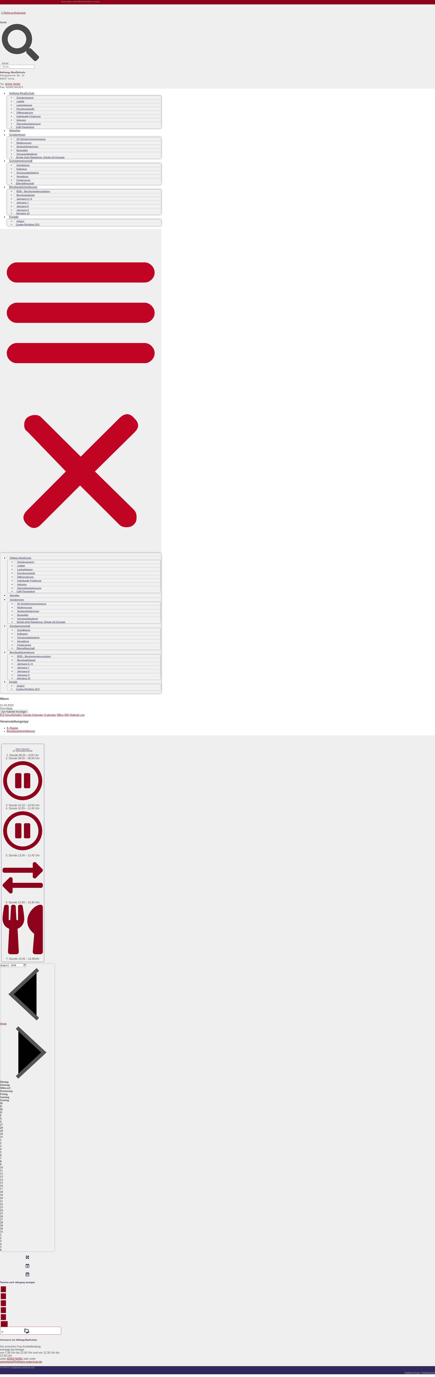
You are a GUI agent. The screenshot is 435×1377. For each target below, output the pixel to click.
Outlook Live (77, 715)
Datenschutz (412, 1372)
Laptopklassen (24, 105)
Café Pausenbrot (25, 127)
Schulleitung (23, 165)
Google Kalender (33, 715)
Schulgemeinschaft (20, 160)
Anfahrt (20, 221)
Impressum (428, 1372)
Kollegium (21, 169)
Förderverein (23, 180)
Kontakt (13, 216)
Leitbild (20, 101)
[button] (80, 391)
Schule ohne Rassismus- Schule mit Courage (40, 157)
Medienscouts (23, 142)
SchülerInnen (17, 134)
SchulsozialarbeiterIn (27, 172)
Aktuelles (14, 130)
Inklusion (21, 120)
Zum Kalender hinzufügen (14, 711)
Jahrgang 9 (22, 210)
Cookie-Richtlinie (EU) (28, 224)
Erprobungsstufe (25, 108)
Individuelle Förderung (28, 116)
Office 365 (63, 715)
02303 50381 (13, 84)
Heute (3, 1023)
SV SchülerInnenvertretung (31, 139)
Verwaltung (22, 176)
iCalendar (50, 715)
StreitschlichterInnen (27, 146)
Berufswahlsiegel (25, 195)
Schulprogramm (25, 97)
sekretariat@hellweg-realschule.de (21, 1361)
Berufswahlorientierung (23, 187)
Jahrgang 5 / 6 (24, 198)
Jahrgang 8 (22, 206)
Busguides (22, 150)
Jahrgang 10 (23, 213)
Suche (3, 22)
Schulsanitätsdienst (26, 154)
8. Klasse (12, 728)
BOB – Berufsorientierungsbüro (33, 191)
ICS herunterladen (11, 715)
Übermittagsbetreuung (28, 123)
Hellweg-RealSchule (21, 93)
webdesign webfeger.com (23, 1367)
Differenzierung (24, 112)
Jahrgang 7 (22, 202)
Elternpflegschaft (25, 183)
